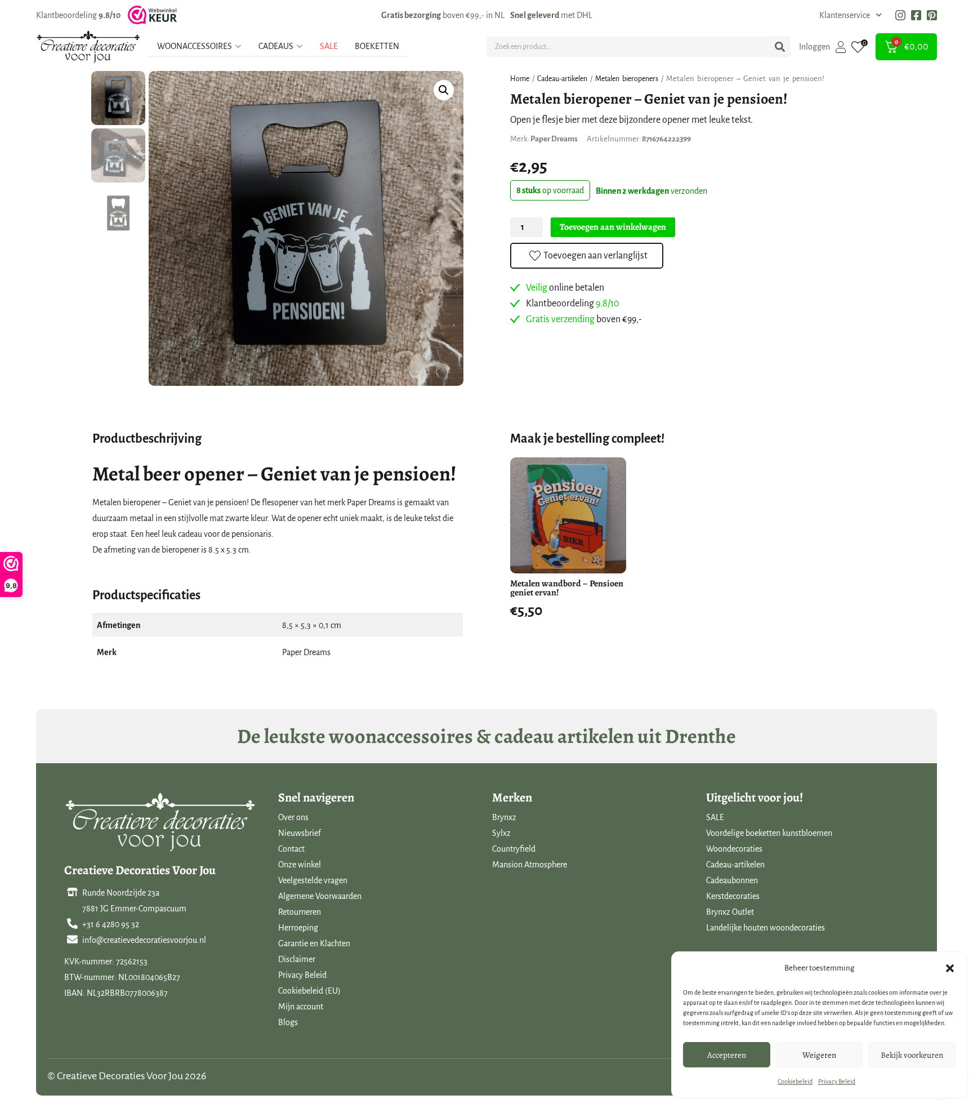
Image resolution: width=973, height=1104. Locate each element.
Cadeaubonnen (732, 880)
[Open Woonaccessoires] (238, 46)
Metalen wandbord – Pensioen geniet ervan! (566, 588)
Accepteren (726, 1055)
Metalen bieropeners (626, 79)
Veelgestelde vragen (312, 880)
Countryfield (513, 848)
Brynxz (504, 817)
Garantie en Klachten (314, 943)
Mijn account (300, 1006)
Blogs (288, 1022)
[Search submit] (780, 46)
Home (519, 79)
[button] (950, 968)
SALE (715, 817)
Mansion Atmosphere (529, 864)
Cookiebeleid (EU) (309, 990)
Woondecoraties (734, 848)
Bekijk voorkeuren (912, 1055)
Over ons (293, 817)
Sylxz (501, 833)
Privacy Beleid (836, 1081)
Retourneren (299, 911)
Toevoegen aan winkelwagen (613, 227)
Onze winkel (299, 864)
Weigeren (819, 1055)
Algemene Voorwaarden (319, 896)
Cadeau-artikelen (562, 79)
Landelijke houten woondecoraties (765, 927)
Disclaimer (296, 959)
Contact (291, 848)
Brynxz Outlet (730, 911)
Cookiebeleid (795, 1081)
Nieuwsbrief (299, 833)
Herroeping (298, 927)
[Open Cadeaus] (299, 46)
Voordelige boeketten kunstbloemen (769, 833)
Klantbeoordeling (78, 15)
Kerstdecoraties (733, 896)
